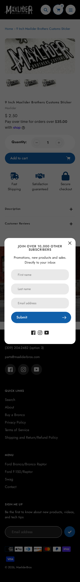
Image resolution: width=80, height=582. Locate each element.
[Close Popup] (70, 243)
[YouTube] (46, 332)
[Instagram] (40, 332)
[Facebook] (33, 332)
